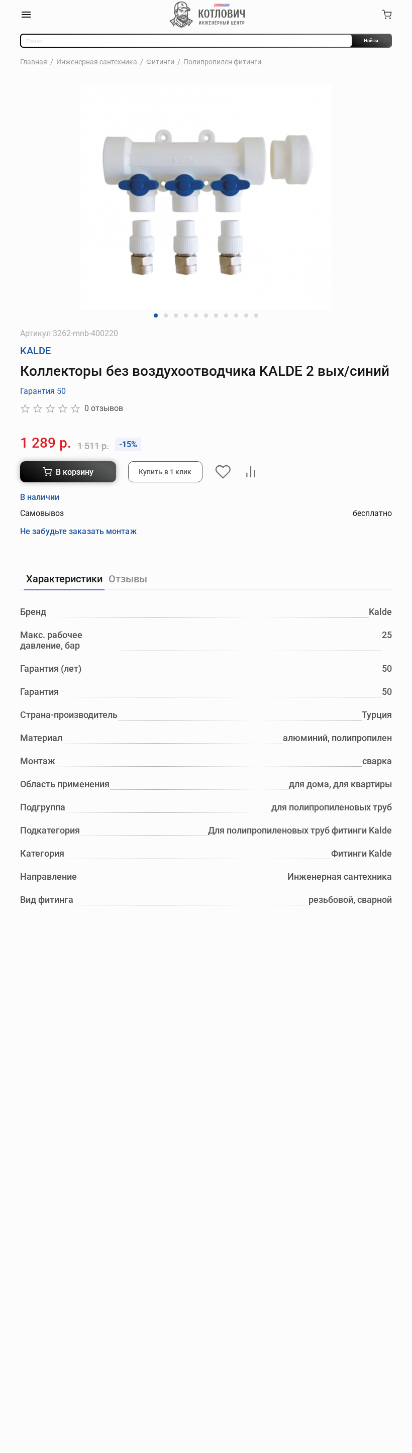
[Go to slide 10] (246, 316)
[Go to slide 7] (216, 316)
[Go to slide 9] (236, 316)
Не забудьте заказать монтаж (78, 531)
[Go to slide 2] (166, 316)
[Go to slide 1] (156, 316)
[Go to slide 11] (256, 316)
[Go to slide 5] (196, 316)
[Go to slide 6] (206, 316)
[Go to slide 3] (176, 316)
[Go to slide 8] (226, 316)
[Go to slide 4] (186, 316)
